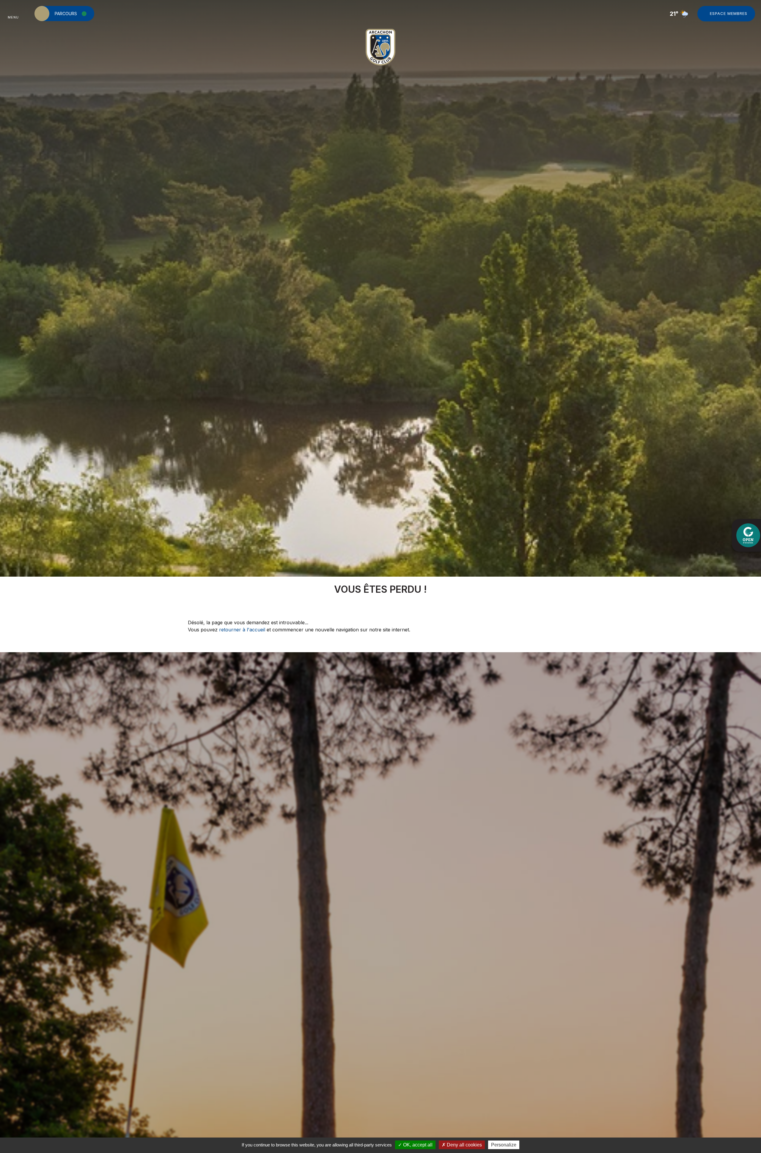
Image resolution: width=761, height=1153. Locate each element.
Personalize (503, 1144)
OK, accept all (417, 1144)
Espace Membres (728, 13)
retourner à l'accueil (242, 630)
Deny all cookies (464, 1144)
